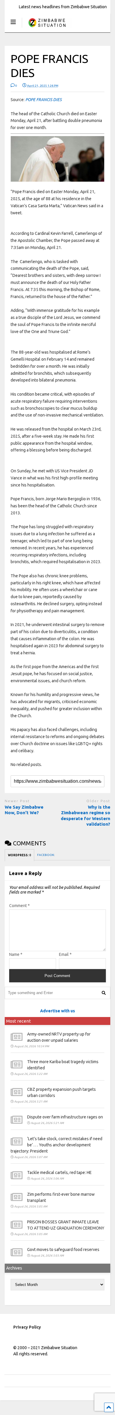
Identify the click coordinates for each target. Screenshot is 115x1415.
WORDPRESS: (19, 855)
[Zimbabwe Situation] (47, 28)
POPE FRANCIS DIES (43, 99)
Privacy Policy (27, 1327)
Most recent (18, 1020)
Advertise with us (57, 1010)
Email (65, 954)
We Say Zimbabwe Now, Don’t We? (24, 809)
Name (15, 954)
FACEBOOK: (46, 855)
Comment (19, 905)
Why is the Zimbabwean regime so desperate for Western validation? (85, 815)
